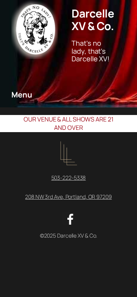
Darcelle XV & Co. (93, 19)
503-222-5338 (68, 177)
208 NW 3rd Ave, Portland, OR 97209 (68, 196)
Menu (21, 94)
